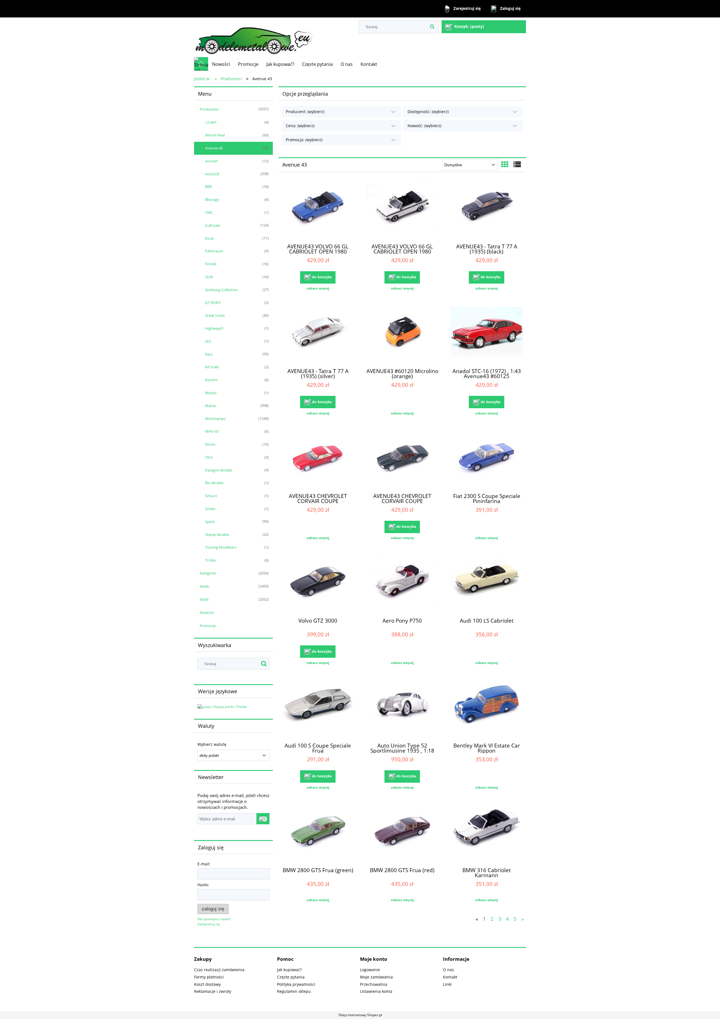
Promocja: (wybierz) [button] (304, 139)
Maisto (211, 392)
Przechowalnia (373, 984)
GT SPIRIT (213, 302)
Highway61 (214, 328)
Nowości (207, 612)
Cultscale (212, 225)
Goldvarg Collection (221, 289)
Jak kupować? (289, 969)
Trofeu (210, 560)
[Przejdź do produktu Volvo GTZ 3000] (318, 584)
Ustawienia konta (376, 991)
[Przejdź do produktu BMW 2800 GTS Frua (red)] (402, 834)
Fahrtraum (214, 250)
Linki (447, 984)
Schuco (211, 495)
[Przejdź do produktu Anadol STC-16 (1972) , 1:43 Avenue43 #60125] (487, 335)
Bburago (212, 199)
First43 (210, 263)
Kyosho (211, 379)
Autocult (212, 173)
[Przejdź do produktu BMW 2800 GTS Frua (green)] (318, 834)
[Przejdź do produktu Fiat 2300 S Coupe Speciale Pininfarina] (487, 460)
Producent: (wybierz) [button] (305, 111)
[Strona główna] (253, 37)
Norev (210, 444)
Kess (209, 354)
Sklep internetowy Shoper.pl (360, 1015)
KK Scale (212, 366)
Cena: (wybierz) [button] (300, 125)
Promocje (208, 625)
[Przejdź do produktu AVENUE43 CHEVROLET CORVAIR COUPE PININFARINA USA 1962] (318, 460)
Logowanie (370, 969)
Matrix (210, 405)
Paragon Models (218, 470)
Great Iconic (215, 315)
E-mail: (203, 864)
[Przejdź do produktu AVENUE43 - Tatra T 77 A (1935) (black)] (487, 210)
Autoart (211, 160)
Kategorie (208, 573)
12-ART (211, 122)
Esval (209, 238)
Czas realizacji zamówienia (219, 969)
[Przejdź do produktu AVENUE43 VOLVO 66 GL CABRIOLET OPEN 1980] (318, 210)
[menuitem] (221, 64)
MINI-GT (212, 431)
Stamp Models (217, 534)
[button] (318, 288)
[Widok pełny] (517, 164)
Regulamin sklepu (294, 991)
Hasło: (203, 884)
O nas (448, 969)
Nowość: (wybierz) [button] (424, 125)
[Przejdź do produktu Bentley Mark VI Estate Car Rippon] (487, 709)
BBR (208, 186)
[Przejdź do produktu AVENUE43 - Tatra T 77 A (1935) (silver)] (318, 335)
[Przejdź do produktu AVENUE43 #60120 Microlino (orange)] (402, 335)
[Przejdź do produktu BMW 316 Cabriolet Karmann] (487, 834)
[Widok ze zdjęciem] (504, 164)
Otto (209, 457)
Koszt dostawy (207, 984)
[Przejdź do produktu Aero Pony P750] (402, 584)
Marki (204, 586)
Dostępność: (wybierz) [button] (428, 111)
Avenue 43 (213, 148)
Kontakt (450, 977)
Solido (210, 508)
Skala (204, 599)
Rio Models (214, 482)
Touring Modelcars (220, 547)
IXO (208, 341)
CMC (209, 212)
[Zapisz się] (262, 818)
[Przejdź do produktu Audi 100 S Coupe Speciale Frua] (318, 709)
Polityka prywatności (296, 984)
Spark (210, 521)
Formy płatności (209, 977)
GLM (209, 276)
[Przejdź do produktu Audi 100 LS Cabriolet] (487, 584)
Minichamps (215, 418)
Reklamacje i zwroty (212, 991)
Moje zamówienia (376, 977)
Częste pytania (291, 977)
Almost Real (215, 135)
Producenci (209, 109)
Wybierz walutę (211, 744)
